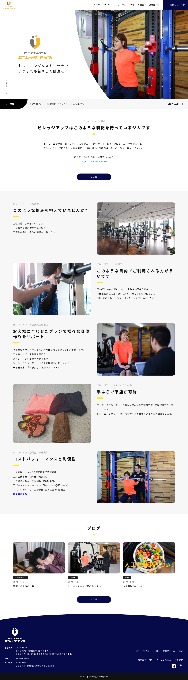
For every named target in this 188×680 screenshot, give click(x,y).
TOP (136, 651)
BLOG (107, 5)
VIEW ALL (173, 104)
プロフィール (120, 5)
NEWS (97, 5)
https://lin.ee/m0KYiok (94, 161)
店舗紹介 (153, 5)
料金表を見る (20, 494)
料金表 (141, 5)
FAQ (132, 5)
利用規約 (179, 660)
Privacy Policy (163, 660)
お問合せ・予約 (178, 5)
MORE (94, 177)
